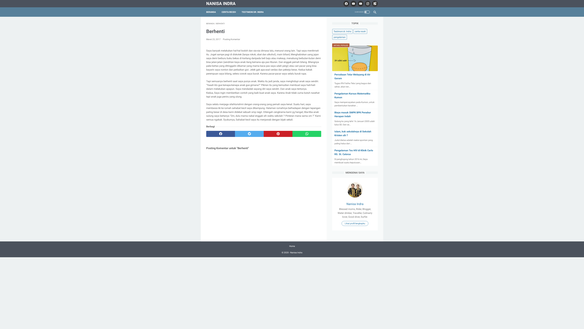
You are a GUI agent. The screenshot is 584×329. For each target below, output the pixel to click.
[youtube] (353, 3)
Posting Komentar (231, 39)
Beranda (211, 12)
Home (292, 246)
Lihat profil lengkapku (355, 223)
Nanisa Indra (221, 3)
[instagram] (367, 3)
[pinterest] (278, 134)
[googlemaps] (374, 3)
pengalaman (340, 37)
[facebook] (346, 3)
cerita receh (360, 31)
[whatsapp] (306, 134)
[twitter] (249, 134)
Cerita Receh (229, 12)
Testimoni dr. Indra (253, 12)
